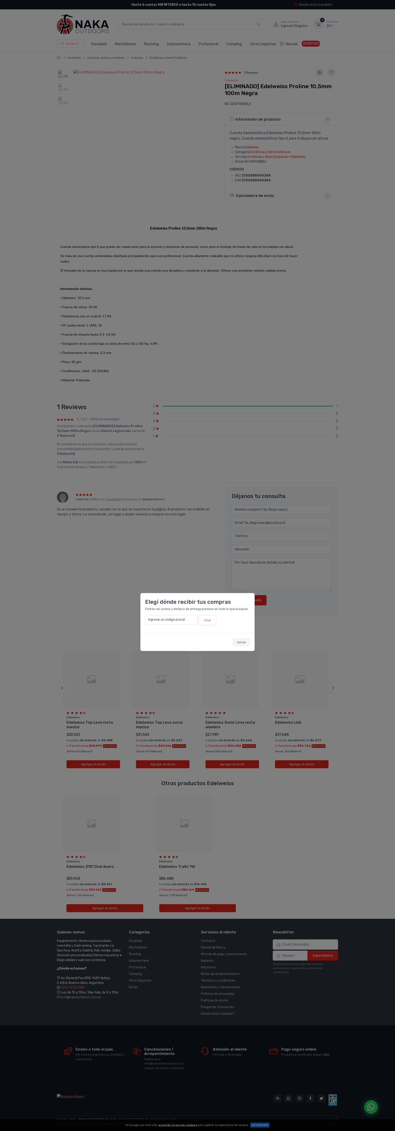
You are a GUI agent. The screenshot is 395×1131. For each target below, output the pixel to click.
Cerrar (241, 642)
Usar (207, 620)
